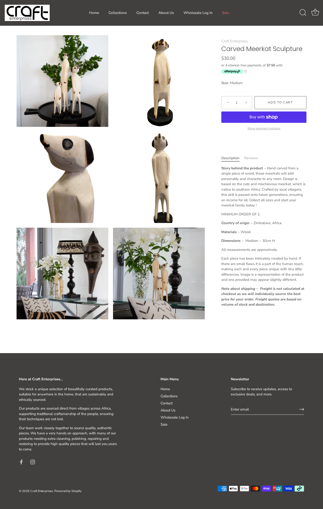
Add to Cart (280, 102)
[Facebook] (21, 461)
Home (94, 12)
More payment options (264, 128)
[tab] (232, 158)
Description (230, 158)
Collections (118, 12)
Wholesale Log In (198, 12)
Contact (142, 12)
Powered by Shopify (68, 491)
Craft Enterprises (234, 41)
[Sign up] (301, 409)
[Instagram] (32, 461)
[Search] (303, 13)
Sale (225, 12)
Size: (225, 83)
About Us (166, 12)
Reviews (251, 158)
